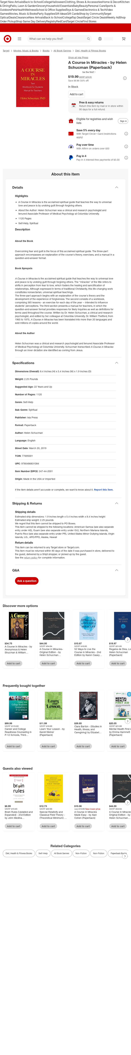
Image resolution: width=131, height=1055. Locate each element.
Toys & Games (74, 9)
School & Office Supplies (51, 9)
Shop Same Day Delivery (31, 21)
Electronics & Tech (94, 9)
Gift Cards (73, 13)
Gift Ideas (61, 13)
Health (21, 9)
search (88, 39)
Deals (12, 17)
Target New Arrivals (12, 2)
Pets (14, 9)
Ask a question (26, 581)
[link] (82, 72)
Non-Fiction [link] (81, 853)
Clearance (22, 17)
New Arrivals (36, 17)
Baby (76, 6)
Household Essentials (59, 6)
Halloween (58, 2)
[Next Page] (127, 639)
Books (46, 50)
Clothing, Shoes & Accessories (83, 2)
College (47, 2)
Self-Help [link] (43, 853)
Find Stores (89, 21)
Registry (51, 21)
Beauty (83, 6)
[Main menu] (19, 39)
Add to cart (76, 94)
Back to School (33, 2)
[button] (82, 72)
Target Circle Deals (94, 17)
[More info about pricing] (124, 78)
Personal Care (96, 6)
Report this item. (103, 489)
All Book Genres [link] (61, 853)
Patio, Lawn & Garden (23, 6)
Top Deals (77, 17)
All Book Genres (62, 50)
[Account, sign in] (106, 39)
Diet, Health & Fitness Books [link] (19, 853)
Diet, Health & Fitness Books (90, 50)
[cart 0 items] (124, 39)
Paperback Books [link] (119, 853)
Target (6, 50)
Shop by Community (91, 13)
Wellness (30, 9)
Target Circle (75, 21)
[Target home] (7, 39)
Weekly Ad (112, 17)
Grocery (41, 6)
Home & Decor (111, 2)
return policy (31, 557)
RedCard (61, 21)
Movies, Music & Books (23, 13)
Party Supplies (46, 13)
